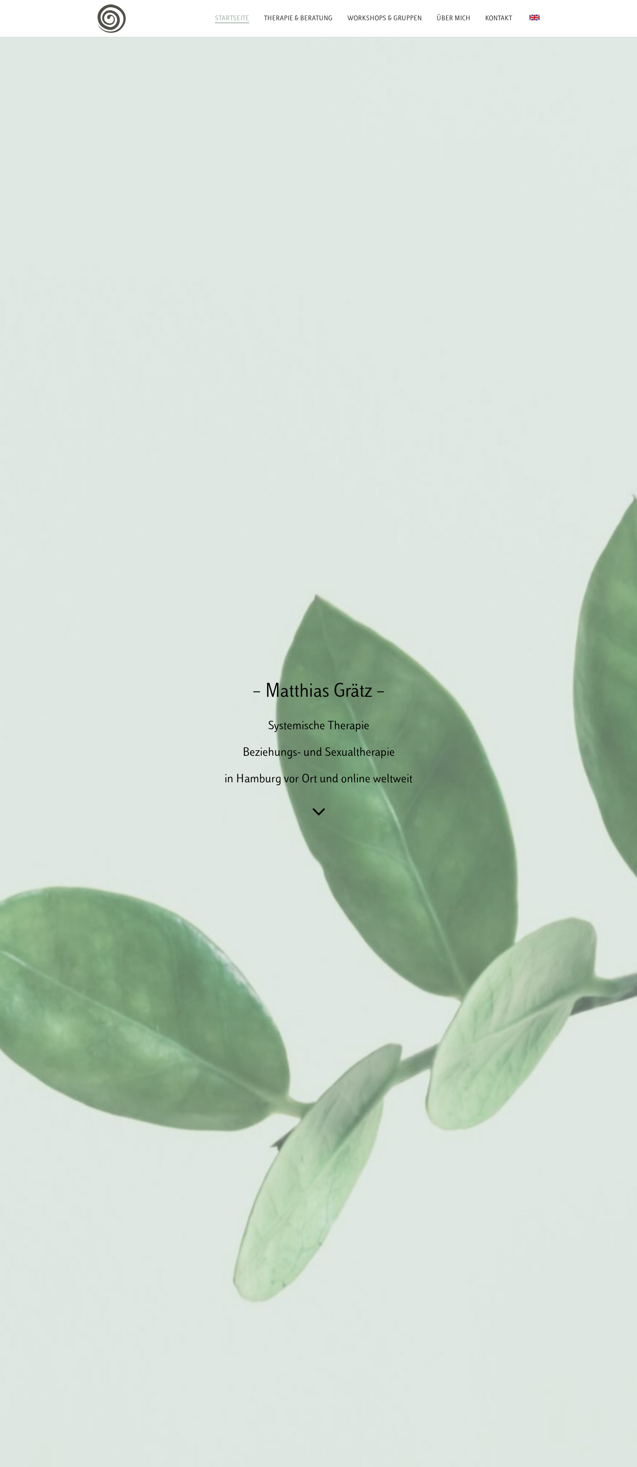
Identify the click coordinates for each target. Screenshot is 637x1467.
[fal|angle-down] (319, 812)
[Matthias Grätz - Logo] (111, 18)
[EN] (534, 17)
